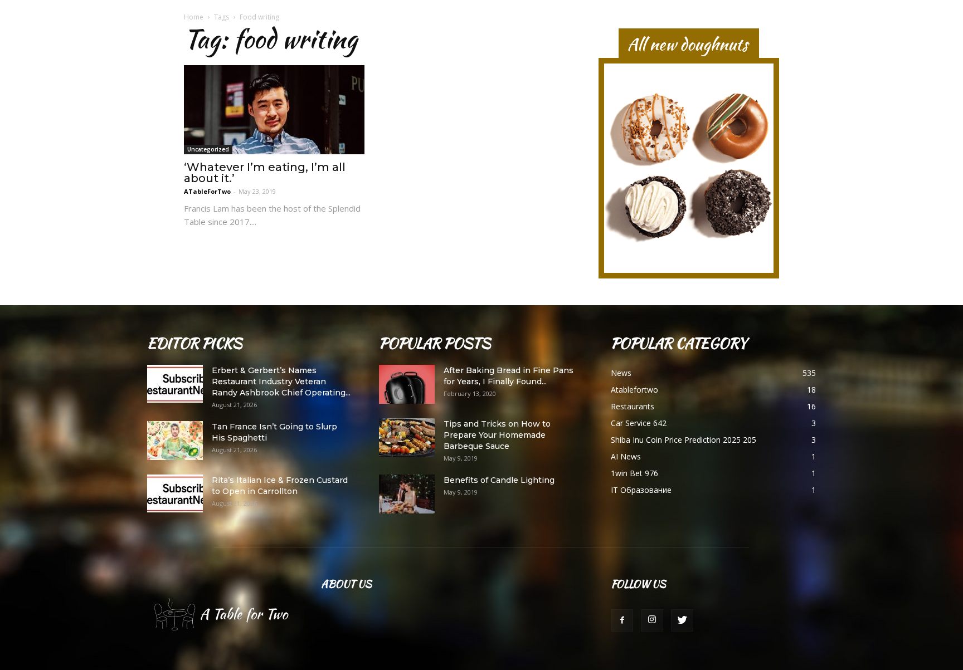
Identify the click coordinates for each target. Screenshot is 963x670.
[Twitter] (682, 620)
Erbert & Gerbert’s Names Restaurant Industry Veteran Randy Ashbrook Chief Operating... (281, 381)
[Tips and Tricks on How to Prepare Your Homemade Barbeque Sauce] (407, 437)
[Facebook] (622, 620)
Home (193, 17)
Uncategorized (208, 149)
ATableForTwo (207, 191)
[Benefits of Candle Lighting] (407, 494)
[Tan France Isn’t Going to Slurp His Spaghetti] (175, 440)
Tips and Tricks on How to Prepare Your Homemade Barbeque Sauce (497, 435)
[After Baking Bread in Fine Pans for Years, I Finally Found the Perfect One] (407, 384)
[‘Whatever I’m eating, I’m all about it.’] (274, 109)
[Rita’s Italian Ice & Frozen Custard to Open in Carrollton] (175, 493)
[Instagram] (652, 620)
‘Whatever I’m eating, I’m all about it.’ (265, 172)
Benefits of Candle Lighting (499, 480)
